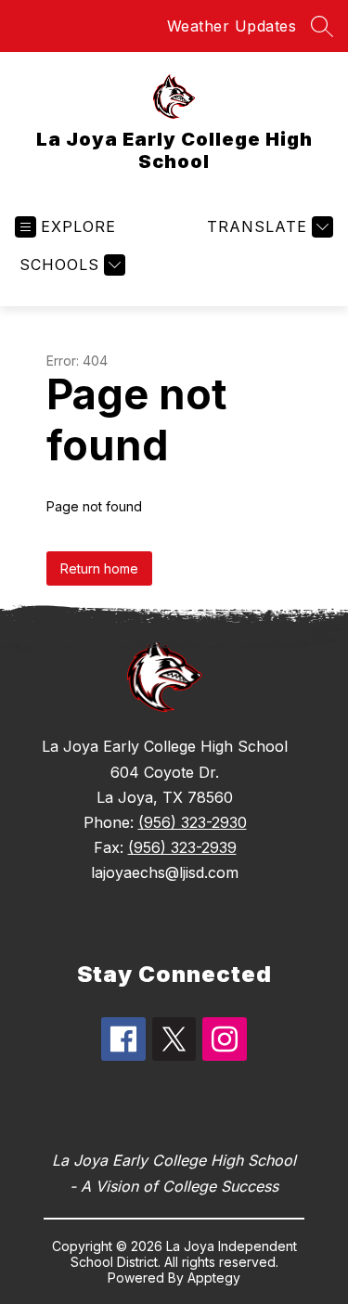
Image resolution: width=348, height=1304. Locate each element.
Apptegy (213, 1277)
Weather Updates (232, 26)
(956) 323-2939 (182, 847)
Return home (99, 568)
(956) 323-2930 (192, 822)
